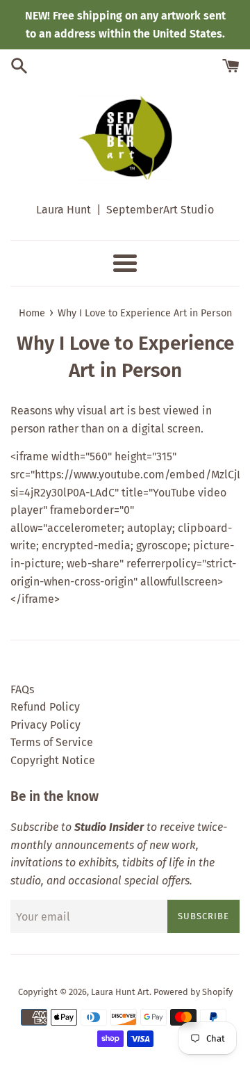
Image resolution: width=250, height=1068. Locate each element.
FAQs (22, 689)
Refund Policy (45, 706)
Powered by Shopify (193, 992)
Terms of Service (51, 742)
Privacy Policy (45, 724)
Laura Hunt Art (120, 992)
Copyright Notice (52, 760)
